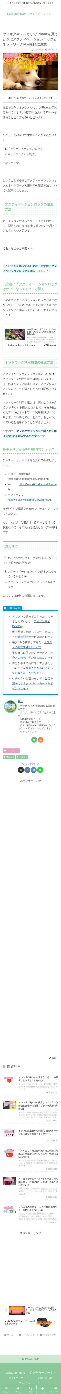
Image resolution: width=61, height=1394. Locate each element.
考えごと (10, 757)
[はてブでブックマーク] (34, 770)
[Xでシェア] (21, 770)
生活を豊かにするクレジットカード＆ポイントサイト (32, 683)
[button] (54, 795)
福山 (20, 701)
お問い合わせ (45, 1378)
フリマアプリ (12, 750)
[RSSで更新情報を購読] (41, 740)
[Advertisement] (30, 917)
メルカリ (23, 757)
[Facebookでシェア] (27, 770)
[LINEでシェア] (40, 770)
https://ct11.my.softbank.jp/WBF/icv (28, 499)
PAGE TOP (31, 1358)
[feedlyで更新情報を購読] (34, 740)
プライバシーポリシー (30, 1383)
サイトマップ (16, 1378)
